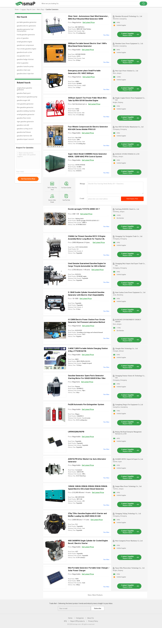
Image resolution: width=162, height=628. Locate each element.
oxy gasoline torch (23, 56)
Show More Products (95, 595)
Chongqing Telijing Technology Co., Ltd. (128, 513)
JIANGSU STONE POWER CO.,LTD (127, 154)
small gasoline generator (25, 114)
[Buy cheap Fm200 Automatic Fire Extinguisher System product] (55, 414)
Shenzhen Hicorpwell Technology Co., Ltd (128, 16)
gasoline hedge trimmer (25, 59)
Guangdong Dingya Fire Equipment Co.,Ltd (129, 404)
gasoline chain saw (23, 70)
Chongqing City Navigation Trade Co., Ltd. (129, 236)
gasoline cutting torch (25, 129)
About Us (90, 618)
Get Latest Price (89, 22)
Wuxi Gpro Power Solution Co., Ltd (126, 71)
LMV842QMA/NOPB (76, 432)
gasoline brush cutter (24, 52)
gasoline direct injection (25, 73)
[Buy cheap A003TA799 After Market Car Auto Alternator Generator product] (55, 469)
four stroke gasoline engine (26, 49)
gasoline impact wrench (25, 139)
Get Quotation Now (28, 179)
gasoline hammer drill (24, 136)
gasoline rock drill (23, 125)
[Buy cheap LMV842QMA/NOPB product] (55, 442)
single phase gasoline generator (24, 89)
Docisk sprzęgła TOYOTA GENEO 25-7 (84, 209)
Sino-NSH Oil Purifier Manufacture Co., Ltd (129, 127)
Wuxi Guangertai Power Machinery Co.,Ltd (128, 541)
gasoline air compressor (25, 45)
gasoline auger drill (23, 100)
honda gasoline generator (26, 35)
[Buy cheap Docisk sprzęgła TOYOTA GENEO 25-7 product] (55, 219)
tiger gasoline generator (25, 121)
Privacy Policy (93, 621)
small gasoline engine (24, 42)
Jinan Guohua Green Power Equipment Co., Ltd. (130, 292)
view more (106, 35)
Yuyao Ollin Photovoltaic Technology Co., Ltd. (130, 568)
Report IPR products (77, 621)
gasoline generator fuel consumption (25, 30)
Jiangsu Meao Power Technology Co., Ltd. (128, 486)
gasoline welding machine (26, 111)
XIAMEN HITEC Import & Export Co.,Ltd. (129, 459)
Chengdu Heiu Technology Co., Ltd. (126, 348)
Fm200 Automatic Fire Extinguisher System (86, 404)
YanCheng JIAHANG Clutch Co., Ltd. (127, 209)
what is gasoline (22, 63)
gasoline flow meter (24, 118)
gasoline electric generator (26, 26)
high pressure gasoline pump (27, 97)
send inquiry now (132, 199)
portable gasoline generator (26, 22)
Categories (80, 618)
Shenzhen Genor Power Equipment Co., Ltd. (129, 43)
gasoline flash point (24, 93)
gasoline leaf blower (24, 132)
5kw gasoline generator (25, 107)
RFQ (65, 621)
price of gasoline (23, 38)
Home (70, 618)
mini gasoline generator (25, 104)
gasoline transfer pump (25, 66)
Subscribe (97, 608)
